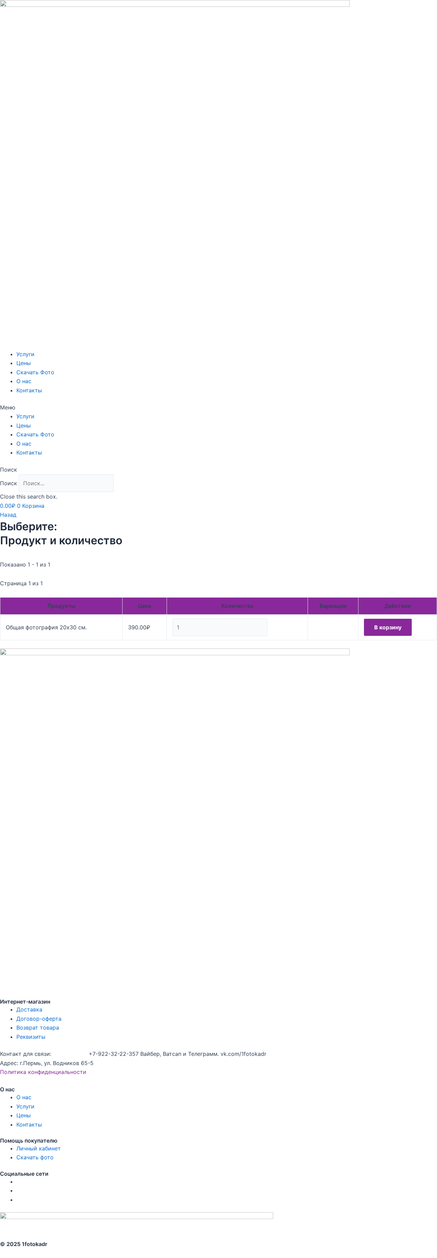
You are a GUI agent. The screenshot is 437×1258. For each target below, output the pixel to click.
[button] (218, 407)
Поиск (8, 483)
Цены (23, 363)
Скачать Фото (35, 372)
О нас (23, 381)
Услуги (25, 354)
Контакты (29, 390)
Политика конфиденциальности (43, 1071)
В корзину (387, 627)
